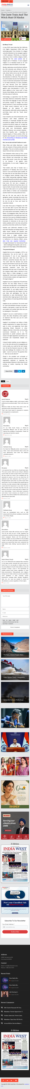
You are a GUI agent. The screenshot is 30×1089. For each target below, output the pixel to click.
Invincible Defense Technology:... (14, 700)
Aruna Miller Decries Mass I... (13, 1023)
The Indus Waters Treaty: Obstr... (14, 655)
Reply (26, 399)
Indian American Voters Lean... (13, 1015)
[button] (15, 718)
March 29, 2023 (6, 39)
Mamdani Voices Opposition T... (13, 1011)
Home (2, 10)
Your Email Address (8, 924)
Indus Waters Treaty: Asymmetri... (15, 677)
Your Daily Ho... (13, 978)
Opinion (8, 10)
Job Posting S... (13, 992)
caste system (18, 58)
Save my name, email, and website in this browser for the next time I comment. (10, 621)
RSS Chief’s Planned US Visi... (13, 1007)
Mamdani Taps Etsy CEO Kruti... (13, 1019)
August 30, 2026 (14, 980)
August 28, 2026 (14, 994)
